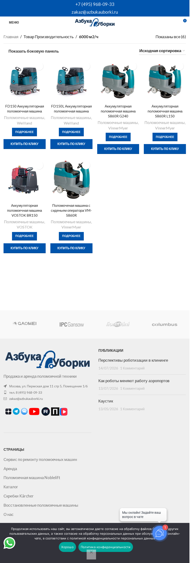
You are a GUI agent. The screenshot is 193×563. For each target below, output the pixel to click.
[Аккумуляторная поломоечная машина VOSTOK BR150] (25, 180)
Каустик (105, 401)
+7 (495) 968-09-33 (94, 4)
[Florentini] (118, 324)
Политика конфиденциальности (106, 547)
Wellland (24, 123)
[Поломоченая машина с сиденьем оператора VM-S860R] (71, 180)
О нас (9, 514)
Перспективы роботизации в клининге (133, 360)
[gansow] (71, 324)
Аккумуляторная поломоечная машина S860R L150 (165, 111)
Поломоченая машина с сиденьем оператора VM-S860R (71, 210)
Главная (11, 36)
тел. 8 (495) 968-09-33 (25, 392)
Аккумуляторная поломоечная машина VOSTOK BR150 (24, 210)
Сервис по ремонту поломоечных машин (40, 459)
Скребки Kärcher (19, 495)
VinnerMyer (118, 128)
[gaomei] (25, 324)
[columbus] (164, 324)
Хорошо (67, 547)
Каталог (11, 486)
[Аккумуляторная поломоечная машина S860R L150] (165, 81)
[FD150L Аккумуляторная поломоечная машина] (71, 81)
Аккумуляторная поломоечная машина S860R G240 (118, 111)
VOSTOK (24, 227)
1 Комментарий (132, 368)
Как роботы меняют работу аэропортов (133, 381)
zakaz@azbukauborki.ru (95, 12)
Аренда (10, 468)
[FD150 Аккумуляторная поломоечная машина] (25, 81)
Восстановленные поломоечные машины (41, 505)
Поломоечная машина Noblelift (32, 477)
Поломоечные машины (24, 117)
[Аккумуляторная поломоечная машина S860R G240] (118, 81)
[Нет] (91, 554)
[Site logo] (94, 21)
